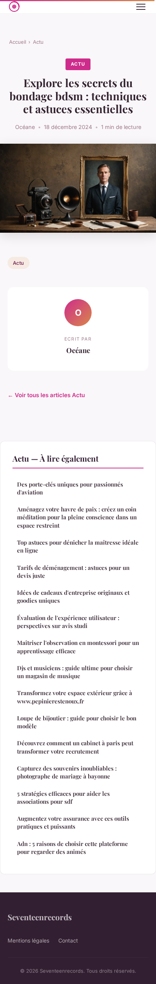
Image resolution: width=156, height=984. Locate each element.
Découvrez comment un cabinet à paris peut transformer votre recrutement (75, 747)
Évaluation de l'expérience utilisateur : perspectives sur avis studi (68, 621)
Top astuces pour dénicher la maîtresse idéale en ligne (78, 546)
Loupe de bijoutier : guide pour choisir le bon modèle (76, 722)
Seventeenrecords (40, 917)
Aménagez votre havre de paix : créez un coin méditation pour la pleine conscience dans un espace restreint (77, 517)
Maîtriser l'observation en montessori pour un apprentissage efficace (78, 646)
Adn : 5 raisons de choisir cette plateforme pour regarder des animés (72, 847)
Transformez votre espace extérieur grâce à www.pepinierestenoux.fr (74, 697)
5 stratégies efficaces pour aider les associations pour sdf (63, 797)
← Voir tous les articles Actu (46, 395)
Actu (38, 42)
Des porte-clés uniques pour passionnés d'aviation (70, 488)
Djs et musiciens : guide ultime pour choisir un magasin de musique (75, 672)
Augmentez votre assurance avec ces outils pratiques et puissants (73, 822)
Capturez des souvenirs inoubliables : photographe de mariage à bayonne (67, 772)
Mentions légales (28, 940)
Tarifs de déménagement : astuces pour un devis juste (73, 571)
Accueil (17, 42)
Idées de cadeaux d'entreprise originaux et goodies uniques (73, 596)
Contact (68, 940)
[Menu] (140, 7)
